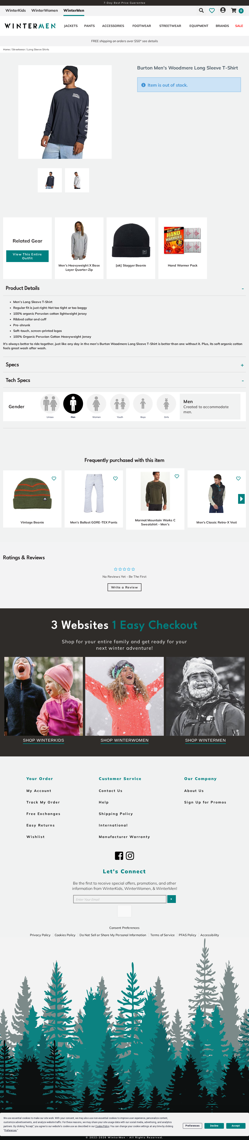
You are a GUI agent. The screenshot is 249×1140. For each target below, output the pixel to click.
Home (6, 49)
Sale (239, 26)
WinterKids (15, 10)
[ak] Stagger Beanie (131, 265)
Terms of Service (162, 935)
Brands (222, 26)
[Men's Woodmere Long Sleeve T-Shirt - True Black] (50, 178)
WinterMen (73, 10)
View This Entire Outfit (27, 256)
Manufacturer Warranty (124, 836)
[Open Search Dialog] (201, 10)
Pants (89, 26)
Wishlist (35, 836)
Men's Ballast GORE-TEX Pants (93, 522)
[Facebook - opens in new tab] (119, 856)
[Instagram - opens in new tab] (130, 856)
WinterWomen (44, 10)
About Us (194, 790)
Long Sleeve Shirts (38, 49)
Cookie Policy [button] (102, 1126)
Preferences (192, 1125)
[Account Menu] (223, 10)
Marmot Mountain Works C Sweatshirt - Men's (155, 522)
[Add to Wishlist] (53, 476)
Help (104, 802)
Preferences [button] (10, 1130)
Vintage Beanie (32, 522)
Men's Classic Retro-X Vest (216, 522)
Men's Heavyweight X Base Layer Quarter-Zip (79, 267)
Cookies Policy (65, 935)
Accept (236, 1125)
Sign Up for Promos (205, 802)
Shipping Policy (116, 813)
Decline (214, 1125)
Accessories (113, 26)
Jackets (71, 26)
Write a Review (124, 587)
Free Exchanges (43, 813)
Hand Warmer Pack (183, 265)
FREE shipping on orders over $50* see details (124, 41)
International (113, 825)
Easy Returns (40, 825)
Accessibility (209, 935)
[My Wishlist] (212, 10)
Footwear (141, 26)
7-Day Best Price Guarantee (125, 2)
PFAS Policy (187, 935)
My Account (39, 790)
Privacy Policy (40, 935)
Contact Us (111, 790)
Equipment (198, 26)
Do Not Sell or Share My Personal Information (113, 935)
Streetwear (170, 26)
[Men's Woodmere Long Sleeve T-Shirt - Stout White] (77, 178)
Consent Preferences (124, 928)
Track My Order (43, 802)
